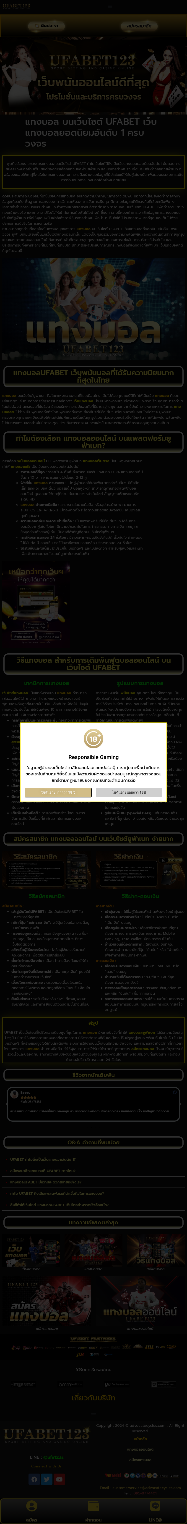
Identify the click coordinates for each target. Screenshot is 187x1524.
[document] (93, 762)
